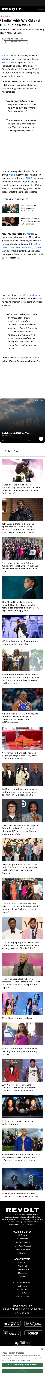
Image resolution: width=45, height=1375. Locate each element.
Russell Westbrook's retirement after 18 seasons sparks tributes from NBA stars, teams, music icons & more (21, 1158)
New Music (5, 16)
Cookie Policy (25, 1360)
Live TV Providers (22, 1242)
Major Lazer (14, 247)
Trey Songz (36, 244)
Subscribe (22, 1286)
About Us (22, 1262)
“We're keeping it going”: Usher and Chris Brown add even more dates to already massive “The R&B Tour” (21, 945)
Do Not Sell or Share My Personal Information (22, 1365)
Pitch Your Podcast (22, 1246)
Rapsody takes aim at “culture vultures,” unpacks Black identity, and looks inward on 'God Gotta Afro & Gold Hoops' (21, 489)
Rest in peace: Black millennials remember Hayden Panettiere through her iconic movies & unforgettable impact (21, 983)
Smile (35, 69)
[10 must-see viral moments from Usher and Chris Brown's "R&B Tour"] (22, 1179)
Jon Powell (9, 39)
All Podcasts (22, 1239)
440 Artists (23, 1253)
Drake (5, 247)
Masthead (22, 1266)
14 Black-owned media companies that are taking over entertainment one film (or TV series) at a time (20, 792)
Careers (22, 1276)
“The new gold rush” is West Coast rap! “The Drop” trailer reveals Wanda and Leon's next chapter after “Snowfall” (21, 868)
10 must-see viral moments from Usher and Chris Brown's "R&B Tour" (20, 1195)
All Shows (22, 1235)
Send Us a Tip (22, 1269)
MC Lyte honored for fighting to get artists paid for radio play (20, 642)
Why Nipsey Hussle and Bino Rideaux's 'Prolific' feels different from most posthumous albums (19, 1087)
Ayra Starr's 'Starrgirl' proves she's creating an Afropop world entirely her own (19, 1051)
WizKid (5, 59)
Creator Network (22, 1249)
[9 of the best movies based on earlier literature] (22, 1106)
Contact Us (22, 1289)
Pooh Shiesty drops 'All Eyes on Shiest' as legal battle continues (30, 221)
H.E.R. (20, 69)
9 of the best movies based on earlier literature (17, 1122)
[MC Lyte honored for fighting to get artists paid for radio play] (22, 626)
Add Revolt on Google (17, 42)
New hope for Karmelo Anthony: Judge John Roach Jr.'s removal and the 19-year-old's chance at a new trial (20, 567)
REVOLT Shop (22, 1296)
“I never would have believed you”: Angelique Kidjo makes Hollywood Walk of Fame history (19, 755)
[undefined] (10, 208)
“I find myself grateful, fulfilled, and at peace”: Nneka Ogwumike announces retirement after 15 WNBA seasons (20, 718)
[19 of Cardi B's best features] (22, 1003)
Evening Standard (32, 295)
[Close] (42, 1349)
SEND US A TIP (22, 1313)
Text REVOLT (22, 1293)
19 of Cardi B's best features (17, 1018)
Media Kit (22, 1273)
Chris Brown (26, 247)
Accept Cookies (22, 1371)
